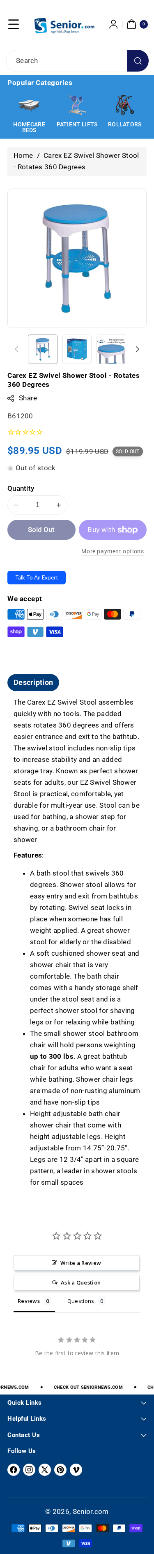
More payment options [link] (112, 551)
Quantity (20, 488)
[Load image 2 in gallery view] (77, 349)
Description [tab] (33, 682)
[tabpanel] (77, 943)
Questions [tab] (80, 1301)
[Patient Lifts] (77, 105)
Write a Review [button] (80, 1263)
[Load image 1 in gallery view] (42, 349)
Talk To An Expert (36, 577)
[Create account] (113, 24)
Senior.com (91, 1511)
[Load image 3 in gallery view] (111, 349)
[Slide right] (138, 349)
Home (23, 155)
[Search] (138, 61)
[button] (13, 24)
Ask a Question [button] (81, 1282)
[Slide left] (16, 349)
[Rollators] (125, 105)
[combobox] (77, 61)
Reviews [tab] (29, 1301)
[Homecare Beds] (29, 105)
